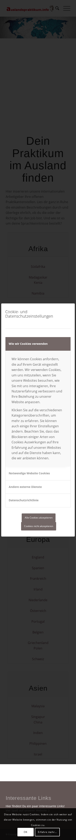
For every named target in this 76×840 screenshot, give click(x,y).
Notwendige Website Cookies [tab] (29, 473)
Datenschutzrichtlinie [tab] (24, 500)
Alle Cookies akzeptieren (38, 517)
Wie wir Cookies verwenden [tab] (28, 344)
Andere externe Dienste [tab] (25, 487)
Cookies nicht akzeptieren (38, 526)
